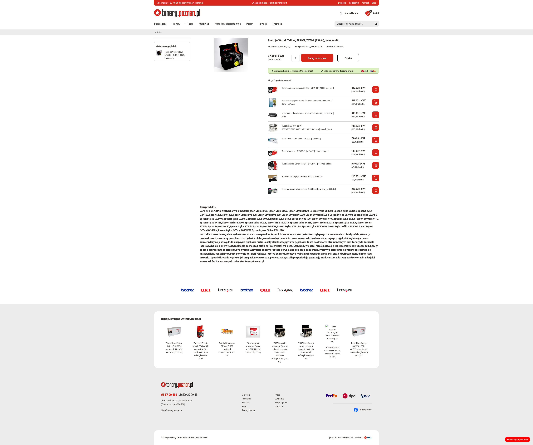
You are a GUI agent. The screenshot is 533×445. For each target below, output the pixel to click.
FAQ (244, 406)
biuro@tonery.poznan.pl (171, 410)
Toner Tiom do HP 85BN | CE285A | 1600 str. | (301, 138)
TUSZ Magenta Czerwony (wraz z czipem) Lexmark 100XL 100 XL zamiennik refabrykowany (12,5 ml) (279, 352)
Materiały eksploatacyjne (228, 23)
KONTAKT (204, 23)
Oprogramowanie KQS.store (340, 437)
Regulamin (354, 2)
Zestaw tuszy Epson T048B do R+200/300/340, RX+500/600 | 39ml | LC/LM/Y (307, 102)
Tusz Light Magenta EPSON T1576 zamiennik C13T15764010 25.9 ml (226, 349)
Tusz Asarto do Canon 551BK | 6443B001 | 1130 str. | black (306, 163)
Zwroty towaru (248, 410)
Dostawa (342, 2)
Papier (249, 23)
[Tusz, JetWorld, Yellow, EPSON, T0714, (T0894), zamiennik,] (231, 54)
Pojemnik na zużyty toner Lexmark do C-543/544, (302, 176)
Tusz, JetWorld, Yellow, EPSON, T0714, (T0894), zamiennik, (175, 54)
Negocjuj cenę (281, 402)
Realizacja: (359, 437)
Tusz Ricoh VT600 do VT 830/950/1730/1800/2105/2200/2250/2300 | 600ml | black (307, 127)
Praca (277, 394)
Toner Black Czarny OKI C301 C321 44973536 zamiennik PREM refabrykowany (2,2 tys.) (359, 349)
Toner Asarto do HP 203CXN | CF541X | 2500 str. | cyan (305, 151)
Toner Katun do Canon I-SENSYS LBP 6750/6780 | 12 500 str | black (308, 115)
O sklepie (246, 394)
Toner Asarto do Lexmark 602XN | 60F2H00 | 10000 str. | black (308, 87)
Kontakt (365, 2)
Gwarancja (279, 398)
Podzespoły (160, 23)
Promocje (277, 23)
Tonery (176, 23)
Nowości (262, 23)
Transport (279, 406)
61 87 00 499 (172, 2)
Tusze (190, 23)
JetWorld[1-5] (284, 46)
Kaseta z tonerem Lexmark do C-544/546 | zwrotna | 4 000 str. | (309, 189)
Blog (374, 2)
